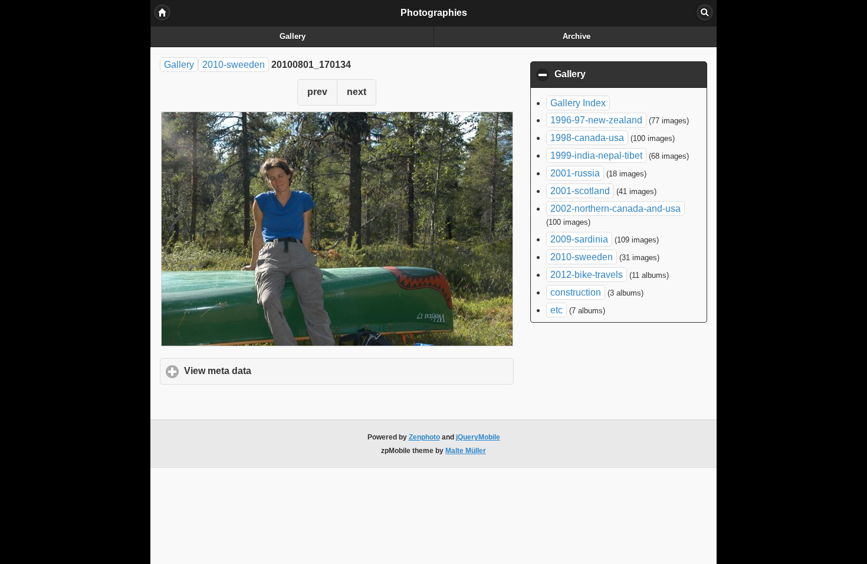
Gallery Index (578, 103)
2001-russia (575, 173)
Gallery (293, 36)
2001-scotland (580, 191)
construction (575, 292)
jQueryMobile (478, 437)
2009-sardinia (579, 239)
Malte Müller (465, 451)
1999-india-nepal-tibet (596, 155)
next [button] (356, 92)
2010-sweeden (233, 65)
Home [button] (162, 12)
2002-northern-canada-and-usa (615, 209)
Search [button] (705, 12)
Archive (576, 36)
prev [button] (317, 92)
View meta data (272, 371)
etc (556, 310)
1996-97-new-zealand (596, 120)
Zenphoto (424, 437)
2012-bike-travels (586, 275)
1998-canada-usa (587, 138)
